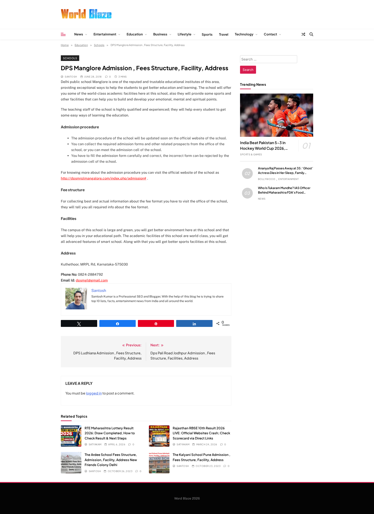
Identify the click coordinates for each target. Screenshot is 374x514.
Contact (270, 34)
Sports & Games (251, 154)
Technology (244, 34)
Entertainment (105, 34)
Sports (207, 34)
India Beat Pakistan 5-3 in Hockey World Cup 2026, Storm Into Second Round (263, 148)
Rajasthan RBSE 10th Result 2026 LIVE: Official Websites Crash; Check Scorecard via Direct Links (201, 433)
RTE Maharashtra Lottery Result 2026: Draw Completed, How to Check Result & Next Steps (110, 433)
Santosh (71, 76)
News (78, 34)
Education (135, 34)
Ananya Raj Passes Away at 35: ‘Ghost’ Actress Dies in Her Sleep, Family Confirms (285, 172)
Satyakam (95, 444)
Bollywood (266, 179)
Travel (223, 34)
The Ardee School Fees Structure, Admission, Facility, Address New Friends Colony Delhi (111, 459)
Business (160, 34)
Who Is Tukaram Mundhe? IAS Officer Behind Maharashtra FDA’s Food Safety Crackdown (284, 192)
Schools (70, 58)
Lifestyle (184, 34)
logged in (94, 393)
